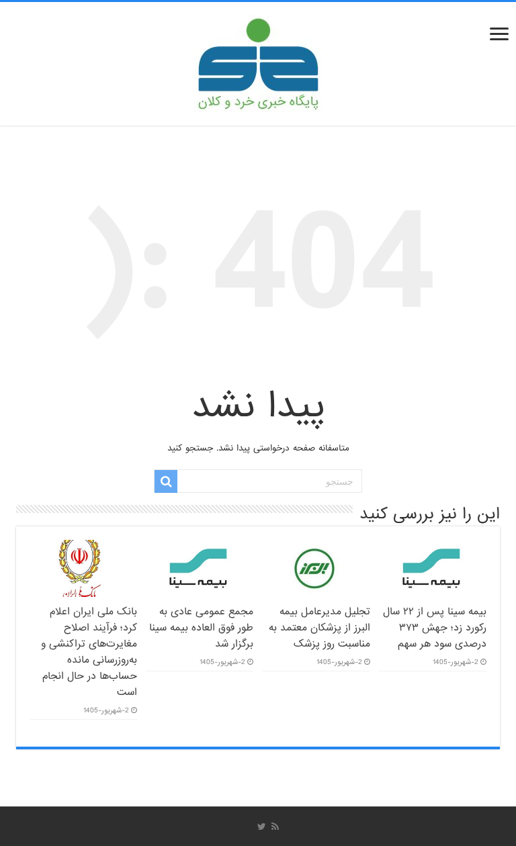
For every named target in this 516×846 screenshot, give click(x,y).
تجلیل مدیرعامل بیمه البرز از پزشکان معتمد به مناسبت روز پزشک (319, 628)
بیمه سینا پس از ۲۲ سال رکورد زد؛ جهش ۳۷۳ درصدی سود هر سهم (434, 628)
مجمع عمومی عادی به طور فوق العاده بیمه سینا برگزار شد (201, 628)
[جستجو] (166, 481)
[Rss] (275, 826)
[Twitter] (261, 826)
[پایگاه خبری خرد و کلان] (258, 61)
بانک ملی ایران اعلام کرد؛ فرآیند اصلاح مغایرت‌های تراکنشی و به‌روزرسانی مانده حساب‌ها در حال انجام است (89, 652)
